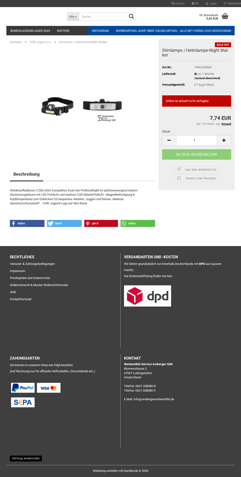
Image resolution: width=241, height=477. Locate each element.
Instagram (100, 30)
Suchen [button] (179, 3)
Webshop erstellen (105, 471)
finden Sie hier (162, 276)
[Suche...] (131, 16)
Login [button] (212, 3)
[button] (195, 3)
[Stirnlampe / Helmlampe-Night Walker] (82, 100)
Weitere (63, 30)
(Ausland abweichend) (207, 78)
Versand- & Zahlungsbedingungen (32, 264)
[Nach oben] (228, 470)
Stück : (166, 131)
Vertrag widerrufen (26, 458)
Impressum (17, 271)
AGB (13, 292)
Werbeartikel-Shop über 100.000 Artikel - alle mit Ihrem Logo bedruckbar (173, 30)
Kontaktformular (21, 299)
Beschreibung (26, 174)
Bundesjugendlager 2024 (30, 30)
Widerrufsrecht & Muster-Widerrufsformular (39, 285)
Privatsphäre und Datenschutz (30, 278)
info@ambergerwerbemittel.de (154, 399)
